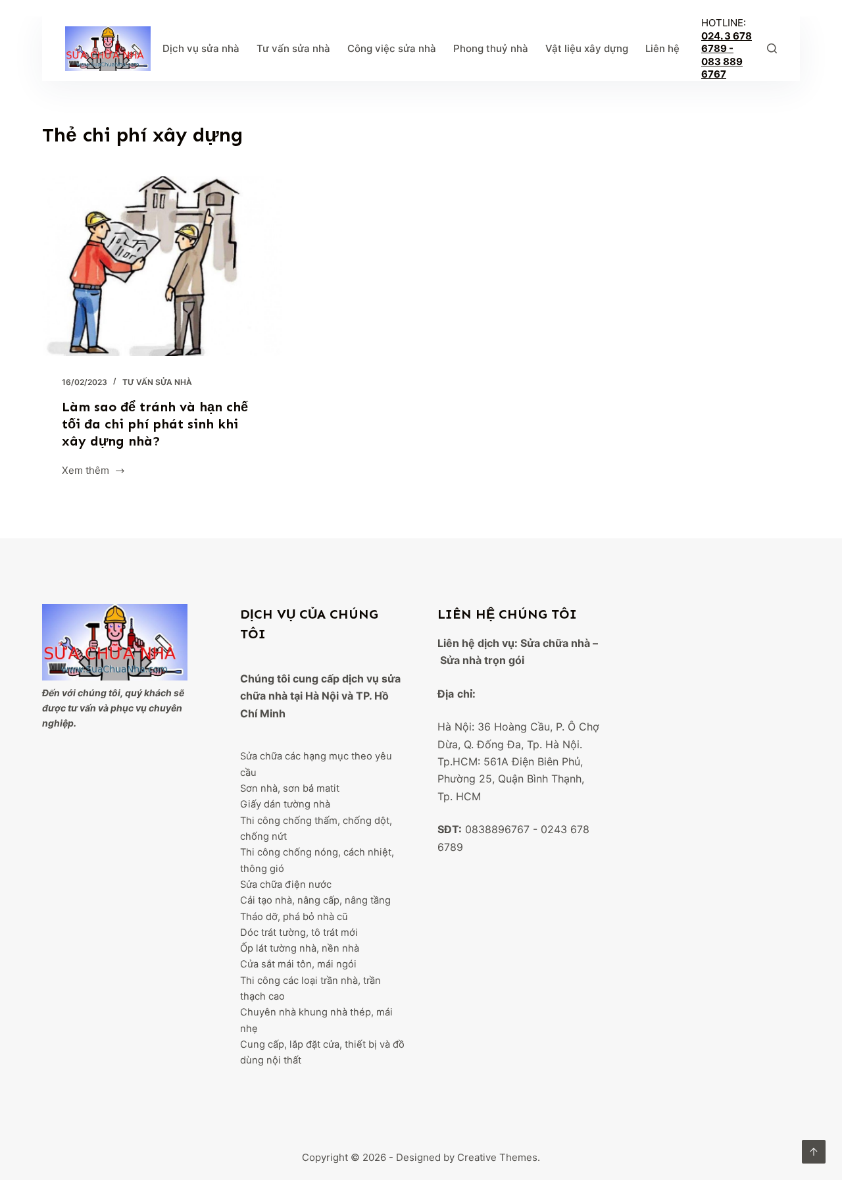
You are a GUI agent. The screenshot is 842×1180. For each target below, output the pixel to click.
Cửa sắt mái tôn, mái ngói (298, 964)
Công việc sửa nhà (391, 48)
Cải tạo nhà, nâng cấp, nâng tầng (315, 900)
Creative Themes (497, 1157)
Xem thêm (85, 471)
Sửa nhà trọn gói (482, 660)
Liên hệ (662, 48)
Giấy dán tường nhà (285, 804)
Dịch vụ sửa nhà (200, 48)
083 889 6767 (722, 68)
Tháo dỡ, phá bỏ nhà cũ (294, 917)
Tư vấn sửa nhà (293, 48)
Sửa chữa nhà (555, 643)
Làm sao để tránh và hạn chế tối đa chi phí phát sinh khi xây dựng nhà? (155, 424)
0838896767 (497, 829)
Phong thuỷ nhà (490, 48)
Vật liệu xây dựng (586, 48)
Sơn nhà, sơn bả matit (289, 788)
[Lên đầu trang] (814, 1152)
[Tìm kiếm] (772, 48)
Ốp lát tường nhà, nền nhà (299, 948)
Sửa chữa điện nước (286, 884)
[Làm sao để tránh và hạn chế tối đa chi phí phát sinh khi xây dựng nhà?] (162, 266)
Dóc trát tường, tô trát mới (299, 932)
